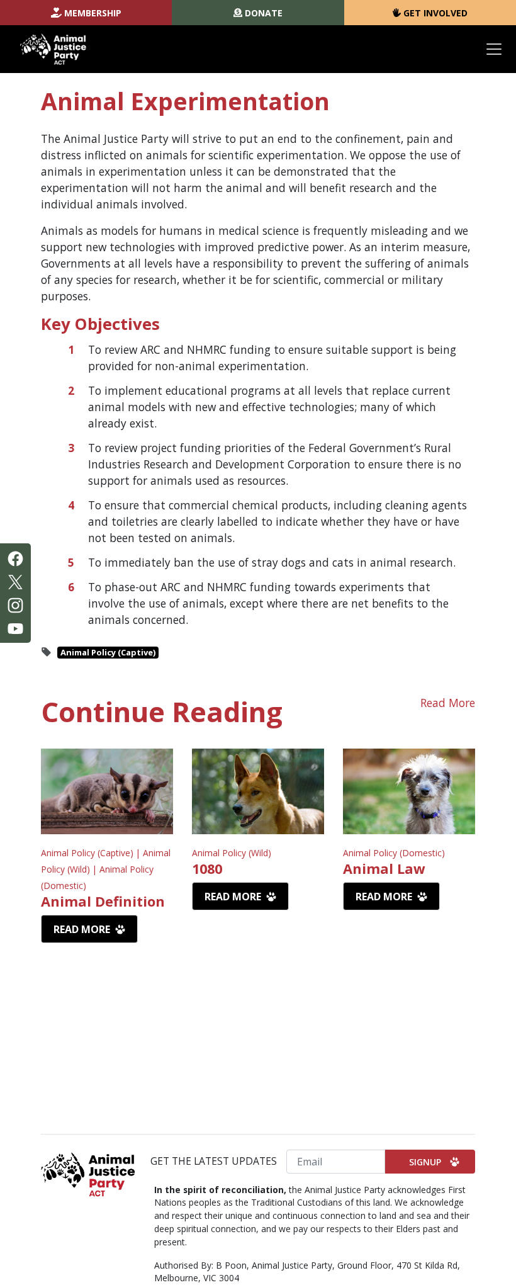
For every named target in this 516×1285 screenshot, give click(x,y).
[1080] (258, 791)
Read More (447, 702)
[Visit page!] (15, 557)
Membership (92, 13)
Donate (264, 13)
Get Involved (435, 13)
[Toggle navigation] (494, 49)
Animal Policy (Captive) (107, 652)
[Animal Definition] (107, 791)
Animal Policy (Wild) (231, 853)
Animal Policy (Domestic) (394, 853)
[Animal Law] (409, 791)
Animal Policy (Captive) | (92, 853)
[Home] (53, 49)
